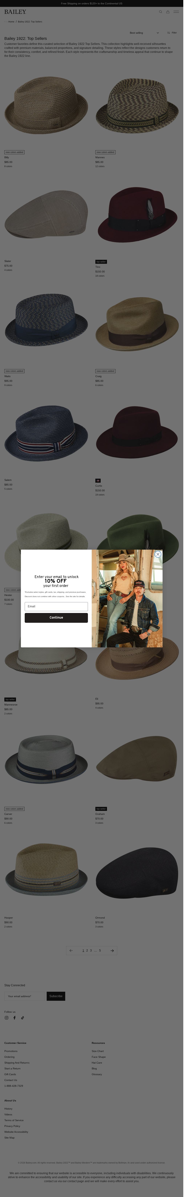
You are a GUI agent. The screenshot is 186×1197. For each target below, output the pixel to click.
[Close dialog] (158, 554)
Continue (56, 618)
